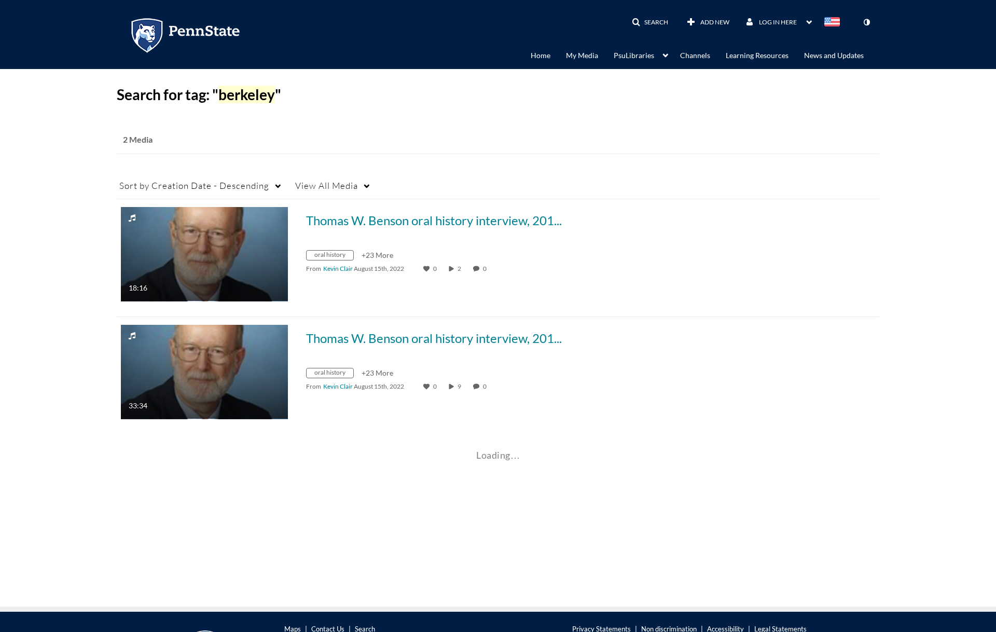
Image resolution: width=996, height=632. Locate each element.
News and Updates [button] (834, 55)
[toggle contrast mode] (866, 22)
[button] (650, 22)
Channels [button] (695, 55)
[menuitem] (548, 54)
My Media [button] (582, 55)
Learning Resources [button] (757, 55)
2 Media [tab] (138, 139)
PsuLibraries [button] (634, 55)
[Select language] (834, 23)
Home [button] (540, 55)
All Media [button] (326, 185)
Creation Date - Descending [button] (194, 185)
